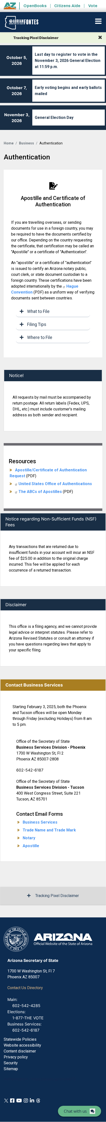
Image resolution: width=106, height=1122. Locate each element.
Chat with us (75, 1111)
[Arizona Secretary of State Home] (25, 23)
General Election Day (54, 117)
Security (11, 1063)
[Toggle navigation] (98, 21)
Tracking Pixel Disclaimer (57, 895)
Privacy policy (16, 1057)
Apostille (31, 845)
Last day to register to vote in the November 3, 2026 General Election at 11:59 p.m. (67, 60)
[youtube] (19, 1100)
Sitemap (11, 1068)
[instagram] (26, 1100)
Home (9, 143)
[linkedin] (32, 1100)
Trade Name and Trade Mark (49, 830)
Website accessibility (22, 1045)
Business (26, 143)
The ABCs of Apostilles (40, 491)
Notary (29, 838)
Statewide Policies (20, 1039)
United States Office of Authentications (55, 483)
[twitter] (6, 1100)
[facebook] (12, 1100)
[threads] (38, 1100)
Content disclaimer (20, 1051)
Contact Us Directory (25, 987)
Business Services (40, 822)
